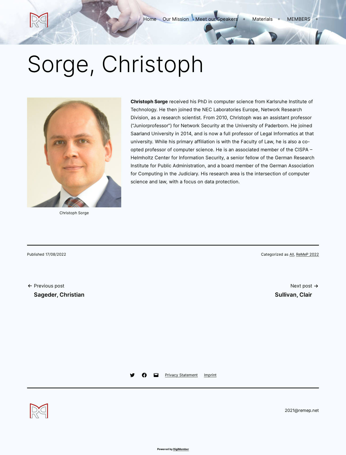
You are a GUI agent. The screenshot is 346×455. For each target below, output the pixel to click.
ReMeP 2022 (307, 254)
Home (150, 19)
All (292, 254)
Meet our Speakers (216, 19)
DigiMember (181, 449)
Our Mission (176, 19)
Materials (262, 19)
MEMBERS (298, 19)
